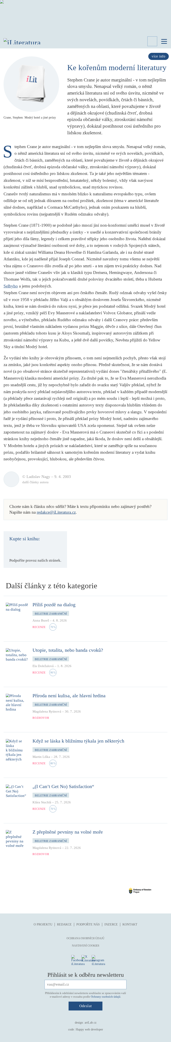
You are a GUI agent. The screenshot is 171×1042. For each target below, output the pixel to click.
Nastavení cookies (85, 945)
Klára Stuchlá (42, 802)
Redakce (64, 924)
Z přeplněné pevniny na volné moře (68, 832)
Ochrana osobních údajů (85, 938)
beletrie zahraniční (51, 613)
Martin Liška (41, 757)
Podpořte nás (88, 924)
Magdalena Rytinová (47, 711)
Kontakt (129, 924)
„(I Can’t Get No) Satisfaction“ (63, 786)
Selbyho (11, 286)
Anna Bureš (41, 620)
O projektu (43, 924)
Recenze (39, 627)
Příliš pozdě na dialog (54, 604)
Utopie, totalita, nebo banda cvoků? (68, 650)
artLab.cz (90, 1022)
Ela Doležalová (43, 666)
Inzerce (111, 924)
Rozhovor (41, 717)
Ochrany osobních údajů (105, 996)
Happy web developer (89, 1029)
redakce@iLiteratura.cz (56, 512)
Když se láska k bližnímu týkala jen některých (78, 741)
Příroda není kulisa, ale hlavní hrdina (69, 695)
